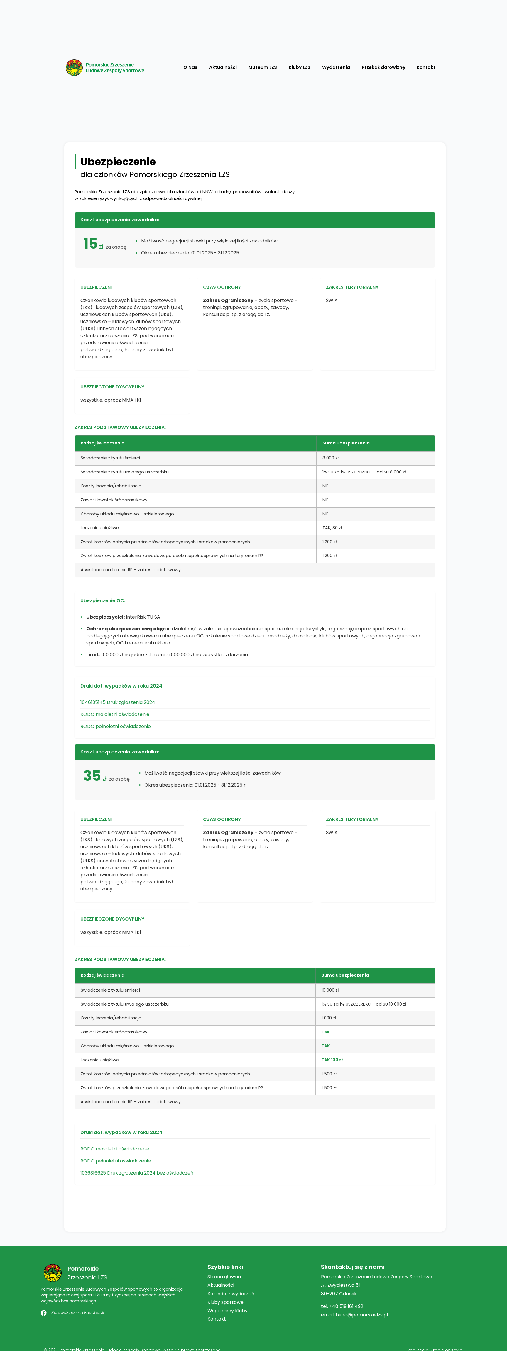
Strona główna (224, 1276)
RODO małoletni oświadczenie (114, 714)
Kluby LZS (299, 67)
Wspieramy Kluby (227, 1310)
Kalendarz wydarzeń (230, 1293)
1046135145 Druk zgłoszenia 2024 (117, 702)
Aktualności (223, 67)
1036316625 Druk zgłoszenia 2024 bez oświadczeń (136, 1173)
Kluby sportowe (225, 1302)
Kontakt (426, 67)
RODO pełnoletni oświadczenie (115, 726)
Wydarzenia (336, 67)
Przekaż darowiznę (383, 67)
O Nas (190, 67)
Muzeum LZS (263, 67)
